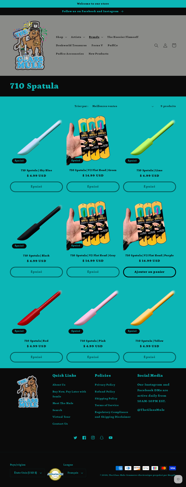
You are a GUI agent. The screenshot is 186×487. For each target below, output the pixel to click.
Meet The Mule (63, 403)
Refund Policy (105, 391)
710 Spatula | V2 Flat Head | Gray (93, 255)
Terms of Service (107, 405)
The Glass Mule (117, 475)
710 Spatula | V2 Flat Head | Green (93, 170)
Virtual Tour (61, 416)
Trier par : (81, 106)
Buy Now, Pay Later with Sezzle (69, 394)
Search (57, 410)
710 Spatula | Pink (93, 340)
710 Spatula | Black (36, 255)
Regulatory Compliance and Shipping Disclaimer (113, 415)
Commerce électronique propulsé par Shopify (151, 475)
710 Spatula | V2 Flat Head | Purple (149, 255)
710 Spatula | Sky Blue (36, 170)
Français (73, 472)
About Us (59, 384)
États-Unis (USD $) (25, 472)
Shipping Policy (106, 398)
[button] (61, 37)
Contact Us (60, 423)
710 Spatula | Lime (149, 170)
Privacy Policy (105, 384)
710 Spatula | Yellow (149, 340)
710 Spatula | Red (36, 340)
